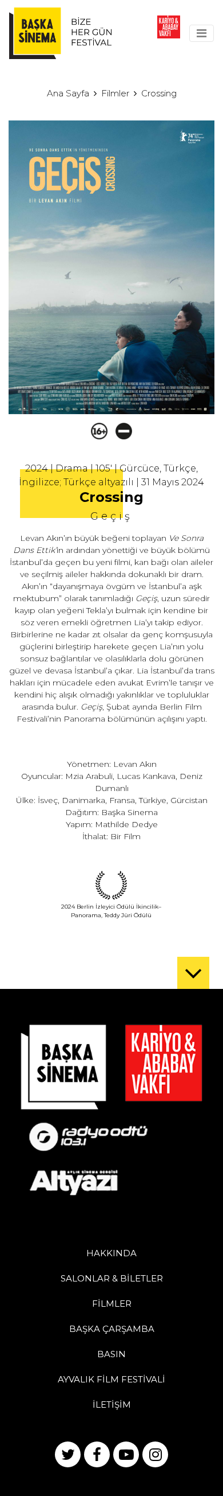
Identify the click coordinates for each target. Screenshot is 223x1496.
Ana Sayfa (68, 93)
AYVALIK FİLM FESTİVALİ (111, 1379)
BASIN (111, 1354)
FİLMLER (112, 1303)
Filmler (115, 93)
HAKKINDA (111, 1253)
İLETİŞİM (112, 1404)
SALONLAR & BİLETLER (112, 1278)
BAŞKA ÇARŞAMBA (111, 1328)
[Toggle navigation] (201, 33)
